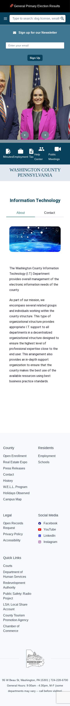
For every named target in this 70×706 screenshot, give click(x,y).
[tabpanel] (35, 312)
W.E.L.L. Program (15, 487)
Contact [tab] (49, 212)
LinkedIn (49, 535)
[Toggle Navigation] (5, 18)
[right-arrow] (45, 135)
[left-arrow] (25, 135)
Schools (43, 462)
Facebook (50, 523)
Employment (46, 456)
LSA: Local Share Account (15, 607)
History (8, 480)
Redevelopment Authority (14, 585)
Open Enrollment (14, 456)
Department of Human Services (14, 574)
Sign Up (35, 57)
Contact (8, 474)
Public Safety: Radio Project (17, 596)
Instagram (50, 541)
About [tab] (21, 212)
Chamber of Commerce (11, 628)
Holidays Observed (16, 493)
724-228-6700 (59, 680)
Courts (7, 565)
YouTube (50, 529)
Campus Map (12, 499)
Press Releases (14, 468)
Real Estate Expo (15, 462)
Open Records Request (13, 526)
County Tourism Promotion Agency (15, 618)
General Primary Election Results (36, 6)
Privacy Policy (13, 534)
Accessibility (11, 540)
